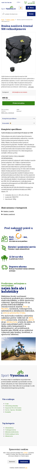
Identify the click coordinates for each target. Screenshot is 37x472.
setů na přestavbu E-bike (14, 313)
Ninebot (5, 308)
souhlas (25, 452)
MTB (3, 320)
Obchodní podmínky (11, 406)
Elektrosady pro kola (12, 434)
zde (26, 467)
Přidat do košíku (18, 103)
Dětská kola (9, 436)
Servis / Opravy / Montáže (13, 410)
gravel (31, 320)
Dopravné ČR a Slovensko (13, 408)
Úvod (2, 19)
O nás (7, 404)
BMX (31, 317)
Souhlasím (24, 462)
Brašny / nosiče (10, 19)
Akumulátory (9, 428)
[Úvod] (8, 8)
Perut (25, 306)
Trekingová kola (10, 430)
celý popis (31, 87)
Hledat (31, 14)
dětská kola (12, 322)
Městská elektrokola (11, 432)
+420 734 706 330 (6, 2)
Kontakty (8, 412)
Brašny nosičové (9, 214)
